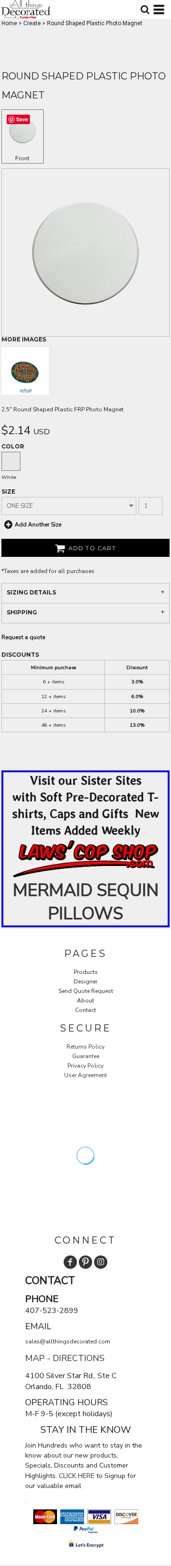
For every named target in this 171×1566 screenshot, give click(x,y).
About (85, 1000)
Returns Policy (85, 1046)
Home (9, 23)
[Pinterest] (85, 1262)
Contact (85, 1010)
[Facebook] (70, 1262)
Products (86, 972)
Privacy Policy (85, 1066)
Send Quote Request (85, 991)
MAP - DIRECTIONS (64, 1358)
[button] (85, 858)
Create (32, 23)
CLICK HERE (77, 1475)
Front (22, 158)
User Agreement (85, 1075)
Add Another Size (38, 524)
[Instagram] (100, 1262)
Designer (85, 981)
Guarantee (85, 1056)
